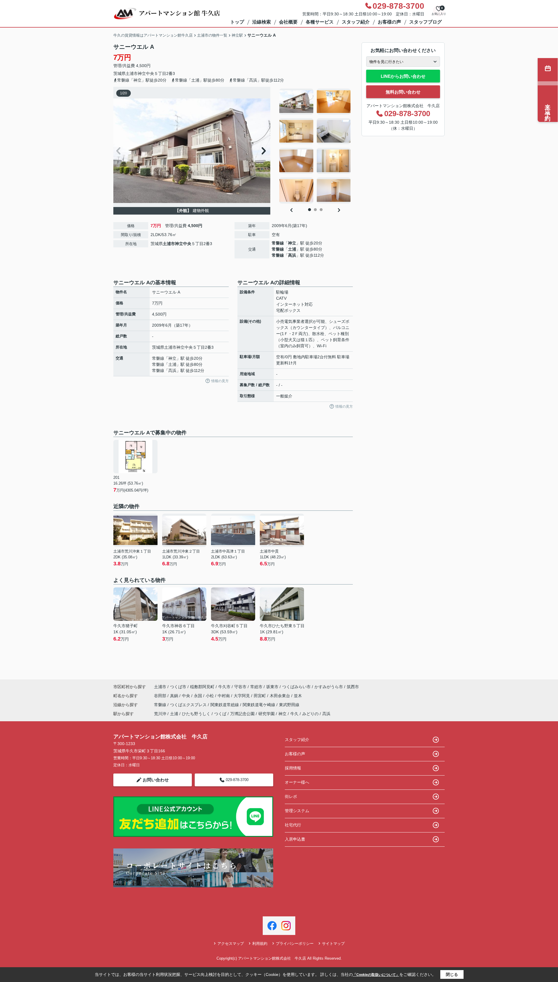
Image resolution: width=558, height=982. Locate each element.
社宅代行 (293, 825)
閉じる (452, 974)
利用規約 (259, 943)
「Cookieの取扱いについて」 (376, 975)
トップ (237, 21)
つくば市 (178, 686)
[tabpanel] (315, 146)
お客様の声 (389, 21)
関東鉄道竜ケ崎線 (259, 704)
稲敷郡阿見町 (202, 686)
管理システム (297, 810)
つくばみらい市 (296, 686)
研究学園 (266, 713)
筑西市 (353, 686)
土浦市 (132, 73)
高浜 (292, 255)
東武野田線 (289, 704)
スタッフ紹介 (356, 21)
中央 (186, 695)
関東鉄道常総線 (225, 704)
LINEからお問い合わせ (403, 76)
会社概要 (288, 21)
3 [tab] (321, 209)
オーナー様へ (297, 782)
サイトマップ (333, 943)
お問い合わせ (156, 779)
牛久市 (224, 686)
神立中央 (146, 73)
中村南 (224, 695)
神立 (292, 243)
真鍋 (174, 695)
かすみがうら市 (328, 686)
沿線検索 (261, 21)
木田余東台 (280, 695)
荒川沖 (160, 713)
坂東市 (272, 686)
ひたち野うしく (196, 713)
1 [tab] (309, 209)
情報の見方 (220, 381)
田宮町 (260, 695)
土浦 (292, 249)
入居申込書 (295, 839)
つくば (220, 713)
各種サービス (320, 21)
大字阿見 (242, 695)
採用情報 (293, 768)
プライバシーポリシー (295, 943)
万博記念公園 (242, 713)
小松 (210, 695)
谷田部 (160, 695)
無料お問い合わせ (403, 91)
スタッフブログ (425, 21)
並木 (298, 695)
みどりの (310, 713)
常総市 (256, 686)
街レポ (291, 796)
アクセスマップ (230, 943)
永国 (198, 695)
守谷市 (240, 686)
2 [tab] (315, 209)
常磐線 (278, 243)
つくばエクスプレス (189, 704)
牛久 (294, 713)
